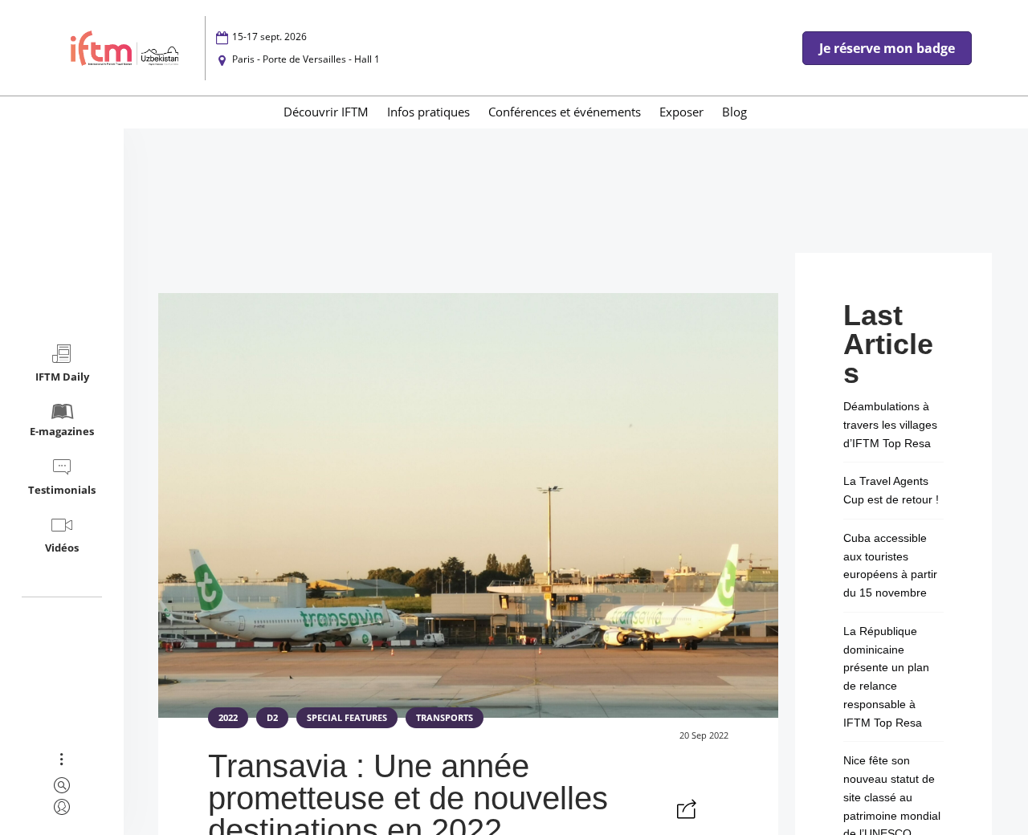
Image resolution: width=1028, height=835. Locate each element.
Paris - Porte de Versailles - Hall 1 (306, 59)
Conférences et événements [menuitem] (564, 112)
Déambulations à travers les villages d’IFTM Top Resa (890, 425)
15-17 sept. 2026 (269, 36)
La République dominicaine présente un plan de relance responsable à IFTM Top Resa (886, 677)
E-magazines (62, 431)
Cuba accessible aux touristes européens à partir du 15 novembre (890, 565)
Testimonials (62, 490)
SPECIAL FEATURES (347, 717)
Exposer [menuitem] (681, 112)
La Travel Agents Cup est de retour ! (891, 490)
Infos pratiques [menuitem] (428, 112)
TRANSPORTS (444, 717)
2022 (228, 717)
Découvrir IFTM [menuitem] (326, 112)
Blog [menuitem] (734, 112)
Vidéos (62, 547)
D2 (272, 717)
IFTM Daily (62, 376)
